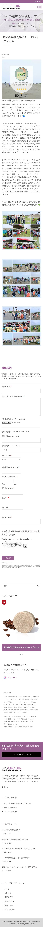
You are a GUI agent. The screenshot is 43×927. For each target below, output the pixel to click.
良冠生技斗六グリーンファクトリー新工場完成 (19, 867)
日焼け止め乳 (29, 721)
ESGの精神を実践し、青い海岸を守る (21, 26)
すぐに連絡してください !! (21, 754)
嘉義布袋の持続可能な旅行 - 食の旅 (15, 839)
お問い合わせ (9, 909)
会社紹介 (7, 893)
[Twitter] (5, 787)
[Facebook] (2, 787)
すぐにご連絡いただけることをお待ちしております (18, 726)
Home (17, 23)
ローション (31, 719)
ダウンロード (12, 678)
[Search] (38, 586)
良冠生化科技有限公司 (21, 921)
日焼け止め (24, 719)
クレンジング (21, 721)
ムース (6, 719)
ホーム (6, 889)
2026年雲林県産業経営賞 (11, 830)
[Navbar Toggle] (39, 7)
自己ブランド (9, 901)
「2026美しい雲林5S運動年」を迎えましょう (19, 848)
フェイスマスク (15, 719)
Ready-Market (29, 924)
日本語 (39, 1)
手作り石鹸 (7, 724)
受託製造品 (8, 897)
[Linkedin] (7, 787)
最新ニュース (25, 23)
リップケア (14, 721)
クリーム (27, 716)
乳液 (9, 719)
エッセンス (7, 721)
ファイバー (34, 716)
